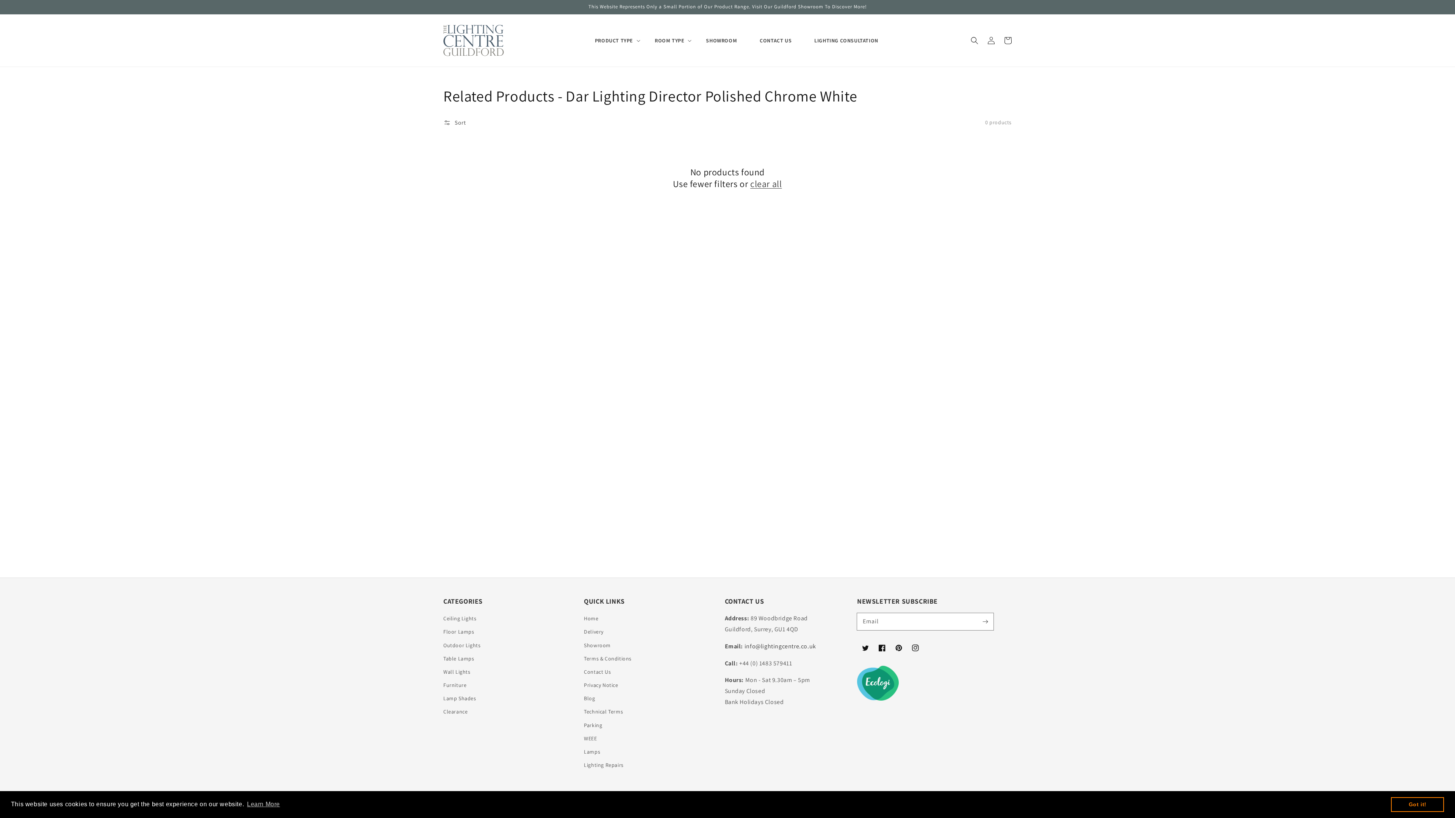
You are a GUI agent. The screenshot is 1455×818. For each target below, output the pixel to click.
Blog (589, 698)
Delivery (594, 631)
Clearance (455, 711)
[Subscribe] (985, 621)
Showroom (597, 645)
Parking (593, 725)
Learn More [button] (263, 804)
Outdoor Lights (461, 645)
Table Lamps (458, 658)
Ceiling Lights (459, 618)
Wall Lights (457, 671)
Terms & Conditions (608, 658)
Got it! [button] (1418, 804)
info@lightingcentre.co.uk (780, 646)
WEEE (590, 738)
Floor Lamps (458, 631)
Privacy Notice (601, 685)
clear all (766, 184)
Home (591, 618)
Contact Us (597, 671)
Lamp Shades (459, 698)
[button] (974, 40)
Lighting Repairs (604, 765)
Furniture (454, 685)
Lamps (592, 751)
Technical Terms (603, 711)
